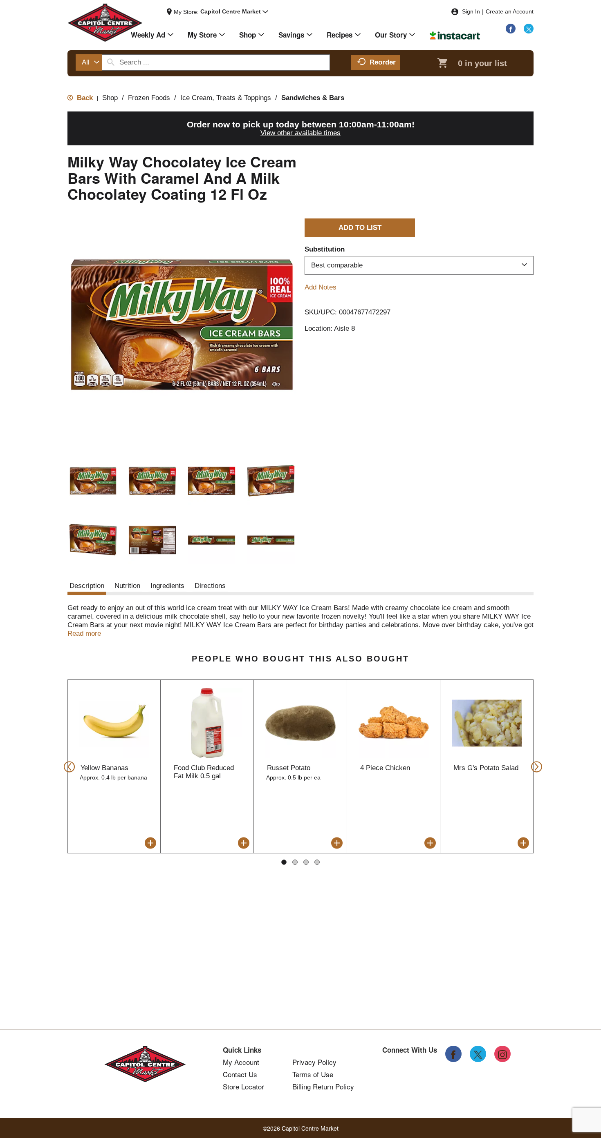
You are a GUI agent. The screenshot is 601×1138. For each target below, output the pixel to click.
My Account (241, 1062)
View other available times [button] (300, 133)
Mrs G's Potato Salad (485, 768)
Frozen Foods (149, 98)
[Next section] (534, 766)
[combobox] (89, 62)
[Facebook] (511, 28)
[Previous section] (66, 766)
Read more (84, 633)
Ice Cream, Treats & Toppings (225, 98)
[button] (234, 12)
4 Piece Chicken (385, 768)
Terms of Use (312, 1074)
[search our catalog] (111, 62)
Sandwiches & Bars (312, 98)
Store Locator (243, 1086)
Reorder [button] (383, 62)
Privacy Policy (314, 1062)
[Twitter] (529, 28)
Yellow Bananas (104, 768)
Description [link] (87, 586)
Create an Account (510, 11)
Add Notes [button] (320, 287)
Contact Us (240, 1074)
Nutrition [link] (127, 586)
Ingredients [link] (167, 586)
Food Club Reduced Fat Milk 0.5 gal (204, 772)
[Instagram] (502, 1054)
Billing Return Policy (323, 1086)
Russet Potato (288, 768)
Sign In (471, 11)
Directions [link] (210, 586)
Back (84, 98)
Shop (110, 98)
